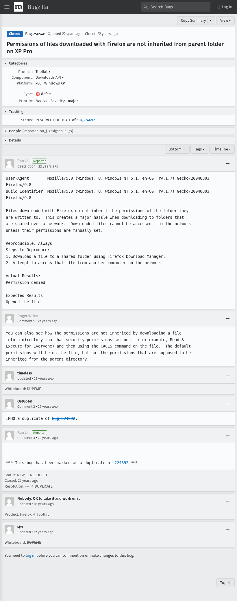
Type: (28, 94)
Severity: (58, 101)
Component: (22, 77)
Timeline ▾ (222, 149)
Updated (24, 378)
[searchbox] (175, 7)
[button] (224, 7)
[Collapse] (227, 163)
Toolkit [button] (43, 71)
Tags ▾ (199, 149)
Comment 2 (26, 407)
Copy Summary (193, 20)
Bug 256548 (35, 34)
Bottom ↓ (177, 149)
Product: (25, 71)
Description (26, 166)
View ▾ (225, 20)
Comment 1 (26, 321)
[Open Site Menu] (7, 7)
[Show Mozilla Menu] (18, 7)
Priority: (26, 101)
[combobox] (175, 7)
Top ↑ (225, 582)
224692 (121, 462)
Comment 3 (26, 438)
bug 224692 (85, 120)
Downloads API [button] (50, 77)
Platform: (25, 83)
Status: (27, 120)
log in (31, 555)
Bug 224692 (63, 418)
